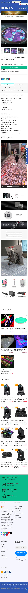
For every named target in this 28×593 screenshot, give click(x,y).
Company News (4, 549)
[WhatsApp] (3, 533)
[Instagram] (3, 535)
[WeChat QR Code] (27, 157)
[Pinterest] (7, 535)
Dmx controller (18, 517)
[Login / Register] (23, 8)
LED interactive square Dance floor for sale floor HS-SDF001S (20, 351)
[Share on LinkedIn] (8, 79)
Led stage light (16, 71)
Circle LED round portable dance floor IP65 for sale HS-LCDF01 (20, 330)
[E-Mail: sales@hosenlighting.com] (27, 162)
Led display (17, 515)
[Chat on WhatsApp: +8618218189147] (27, 152)
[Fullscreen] (25, 186)
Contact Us (3, 555)
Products (3, 546)
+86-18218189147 (7, 2)
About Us (3, 544)
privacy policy (21, 559)
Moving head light (18, 508)
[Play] (2, 186)
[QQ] (1, 535)
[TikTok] (11, 533)
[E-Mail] (1, 533)
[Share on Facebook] (1, 79)
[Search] (21, 8)
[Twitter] (5, 535)
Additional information (7, 90)
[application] (14, 164)
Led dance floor (9, 71)
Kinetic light (17, 510)
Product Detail (7, 84)
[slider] (13, 186)
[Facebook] (7, 533)
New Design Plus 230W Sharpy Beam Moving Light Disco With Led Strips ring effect (20, 399)
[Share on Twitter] (3, 79)
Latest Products (18, 506)
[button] (14, 67)
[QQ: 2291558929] (27, 160)
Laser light (17, 519)
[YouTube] (9, 533)
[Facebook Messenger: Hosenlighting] (27, 155)
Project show (21, 84)
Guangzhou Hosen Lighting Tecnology (17, 584)
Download (7, 87)
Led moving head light (19, 513)
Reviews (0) (20, 90)
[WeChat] (5, 533)
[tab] (7, 84)
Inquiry (20, 87)
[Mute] (23, 186)
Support (2, 553)
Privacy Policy (4, 558)
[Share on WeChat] (6, 79)
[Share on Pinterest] (9, 79)
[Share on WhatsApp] (4, 79)
